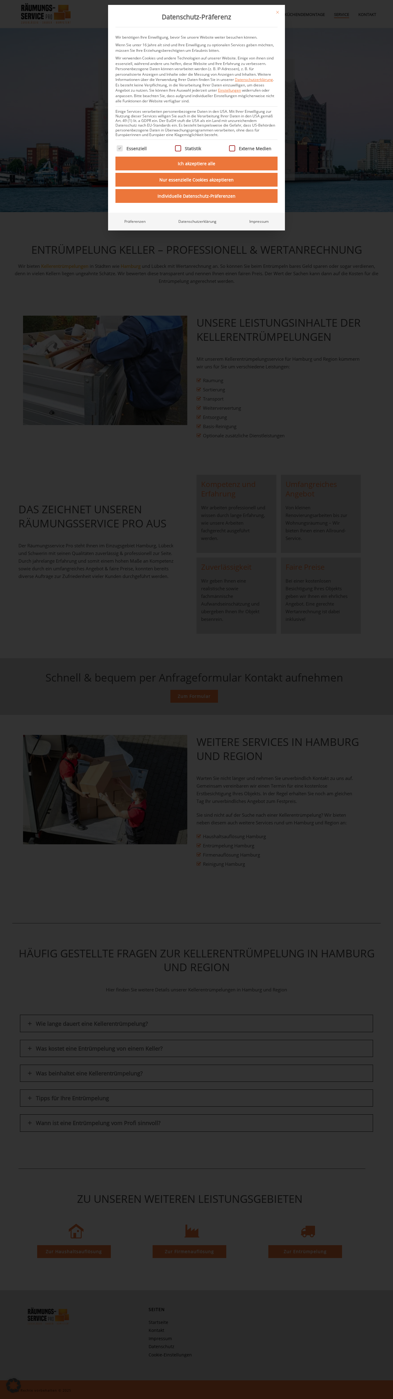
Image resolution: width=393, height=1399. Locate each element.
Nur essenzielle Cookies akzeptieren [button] (196, 180)
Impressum (259, 221)
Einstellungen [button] (229, 90)
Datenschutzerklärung (254, 79)
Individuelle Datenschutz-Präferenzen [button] (196, 196)
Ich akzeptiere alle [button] (196, 163)
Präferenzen (135, 221)
